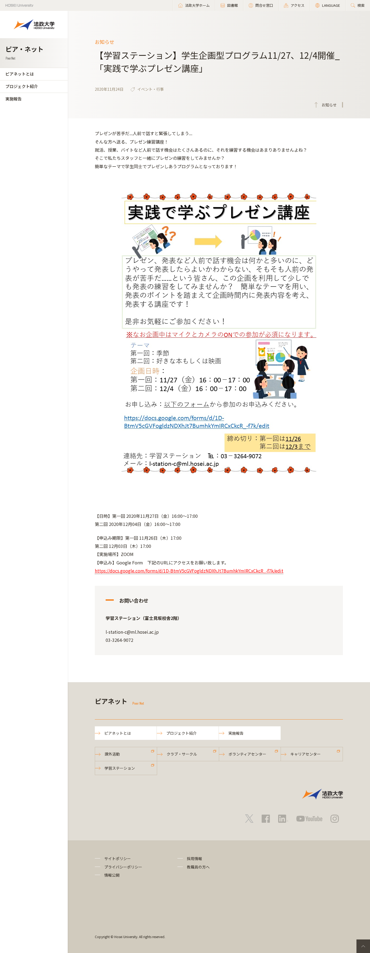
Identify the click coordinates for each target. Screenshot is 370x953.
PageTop (363, 946)
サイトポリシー (117, 858)
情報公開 (111, 875)
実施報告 (13, 99)
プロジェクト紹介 (21, 86)
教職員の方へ (198, 867)
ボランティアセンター (247, 754)
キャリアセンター (305, 754)
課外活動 (112, 754)
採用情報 (194, 858)
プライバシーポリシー (123, 867)
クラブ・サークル (182, 754)
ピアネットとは (19, 74)
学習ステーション (120, 768)
